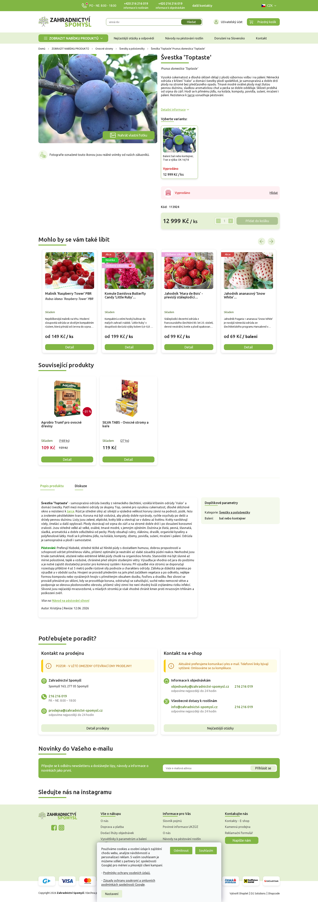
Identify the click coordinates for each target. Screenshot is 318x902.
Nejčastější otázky (220, 728)
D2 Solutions (258, 893)
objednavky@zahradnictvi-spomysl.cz (200, 686)
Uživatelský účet (231, 22)
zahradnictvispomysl (61, 828)
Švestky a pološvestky (234, 512)
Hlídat (274, 192)
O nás (104, 821)
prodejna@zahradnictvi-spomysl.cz (76, 710)
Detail (67, 459)
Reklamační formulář (239, 833)
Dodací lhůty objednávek (117, 833)
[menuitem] (73, 38)
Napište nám (241, 840)
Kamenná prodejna (237, 826)
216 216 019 (58, 696)
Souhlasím (206, 850)
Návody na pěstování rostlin (182, 839)
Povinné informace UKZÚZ (180, 826)
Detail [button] (69, 347)
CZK (270, 5)
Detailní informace (173, 109)
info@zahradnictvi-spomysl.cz (194, 707)
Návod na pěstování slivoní (70, 600)
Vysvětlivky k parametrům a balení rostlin (124, 841)
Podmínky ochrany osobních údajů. (126, 873)
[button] (69, 333)
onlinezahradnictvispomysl (54, 828)
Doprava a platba (112, 826)
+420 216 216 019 (136, 3)
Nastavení (111, 894)
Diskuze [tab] (81, 486)
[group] (69, 301)
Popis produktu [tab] (52, 486)
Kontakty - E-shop (237, 821)
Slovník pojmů (172, 821)
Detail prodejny (97, 728)
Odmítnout (181, 850)
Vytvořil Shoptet (239, 893)
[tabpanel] (67, 420)
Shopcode (274, 893)
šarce (191, 95)
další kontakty (202, 5)
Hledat (191, 22)
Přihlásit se (263, 768)
